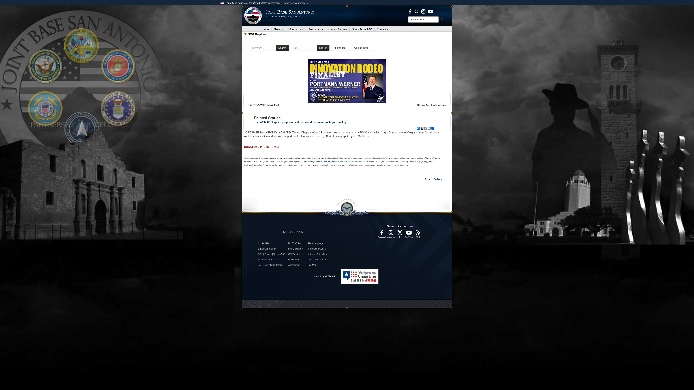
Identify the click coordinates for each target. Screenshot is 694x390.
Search (282, 47)
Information (294, 29)
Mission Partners (338, 29)
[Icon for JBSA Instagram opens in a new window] (423, 11)
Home (265, 29)
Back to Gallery (433, 179)
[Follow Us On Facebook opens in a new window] (381, 233)
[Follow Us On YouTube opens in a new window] (409, 233)
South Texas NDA (362, 29)
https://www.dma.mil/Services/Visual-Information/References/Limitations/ (342, 161)
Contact (381, 29)
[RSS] (418, 233)
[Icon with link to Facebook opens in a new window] (410, 11)
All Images (340, 47)
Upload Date (361, 47)
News (277, 29)
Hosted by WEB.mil (324, 276)
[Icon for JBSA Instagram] (390, 233)
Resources (315, 29)
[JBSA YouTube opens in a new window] (430, 11)
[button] (296, 3)
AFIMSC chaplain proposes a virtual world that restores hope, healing (303, 122)
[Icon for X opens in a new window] (416, 11)
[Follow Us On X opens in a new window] (399, 233)
